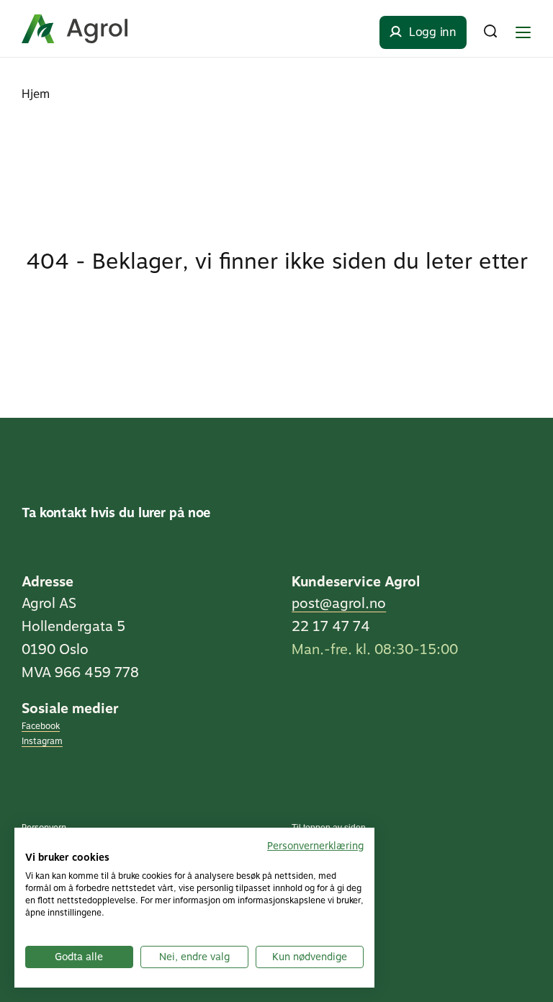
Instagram (42, 741)
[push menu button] (522, 32)
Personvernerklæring (315, 845)
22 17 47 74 (331, 626)
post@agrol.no (339, 603)
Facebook (41, 726)
